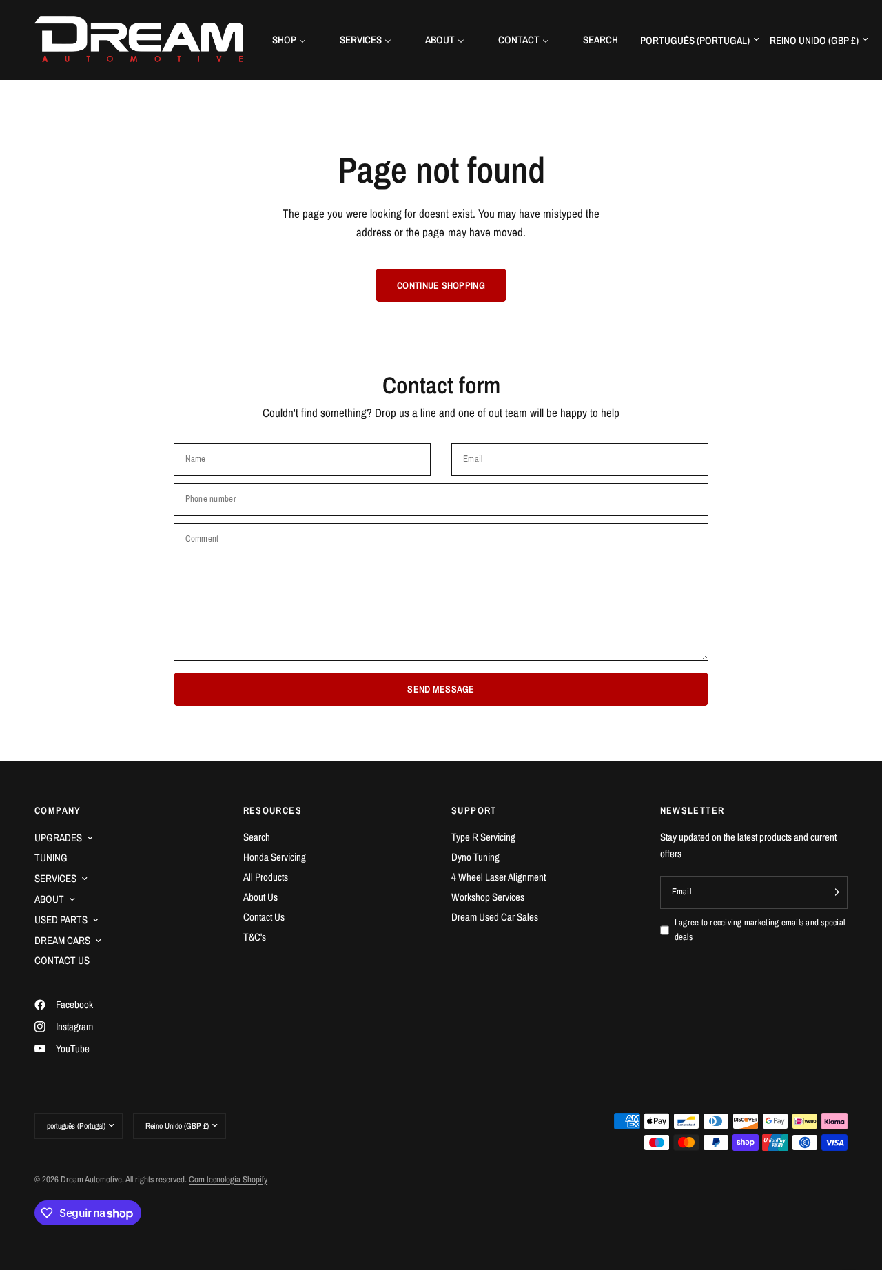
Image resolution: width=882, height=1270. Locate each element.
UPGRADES (58, 837)
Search (256, 837)
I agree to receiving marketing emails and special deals (760, 929)
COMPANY (57, 810)
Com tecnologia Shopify (228, 1179)
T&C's (254, 937)
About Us (260, 897)
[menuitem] (294, 39)
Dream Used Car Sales (494, 917)
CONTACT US (62, 960)
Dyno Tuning (475, 857)
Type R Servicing (483, 837)
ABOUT (49, 899)
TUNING (51, 857)
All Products (265, 877)
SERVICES (55, 878)
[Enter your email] (834, 892)
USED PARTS (61, 919)
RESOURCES (272, 810)
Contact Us (264, 917)
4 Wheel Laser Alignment (498, 877)
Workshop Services (487, 897)
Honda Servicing (274, 857)
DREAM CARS (62, 940)
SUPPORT (474, 810)
